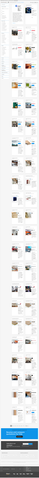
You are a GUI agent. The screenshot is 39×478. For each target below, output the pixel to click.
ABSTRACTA (4, 15)
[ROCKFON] (20, 141)
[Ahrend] (34, 103)
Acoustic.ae (4, 16)
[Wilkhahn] (34, 64)
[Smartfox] (20, 213)
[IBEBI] (34, 179)
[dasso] (34, 141)
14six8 (3, 11)
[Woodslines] (20, 392)
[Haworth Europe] (34, 83)
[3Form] (20, 103)
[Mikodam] (34, 358)
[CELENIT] (34, 304)
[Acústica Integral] (34, 247)
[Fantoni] (20, 83)
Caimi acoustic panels (23, 456)
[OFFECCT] (34, 410)
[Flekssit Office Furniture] (20, 247)
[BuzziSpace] (20, 64)
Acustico (3, 18)
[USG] (34, 122)
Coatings (3, 456)
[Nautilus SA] (34, 230)
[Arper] (34, 47)
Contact (19, 66)
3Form (3, 13)
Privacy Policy (27, 445)
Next (26, 426)
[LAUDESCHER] (20, 161)
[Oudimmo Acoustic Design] (20, 340)
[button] (5, 6)
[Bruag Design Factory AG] (20, 287)
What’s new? (3, 4)
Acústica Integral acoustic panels (30, 456)
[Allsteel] (20, 122)
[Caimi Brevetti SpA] (20, 30)
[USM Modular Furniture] (34, 8)
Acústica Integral (4, 17)
